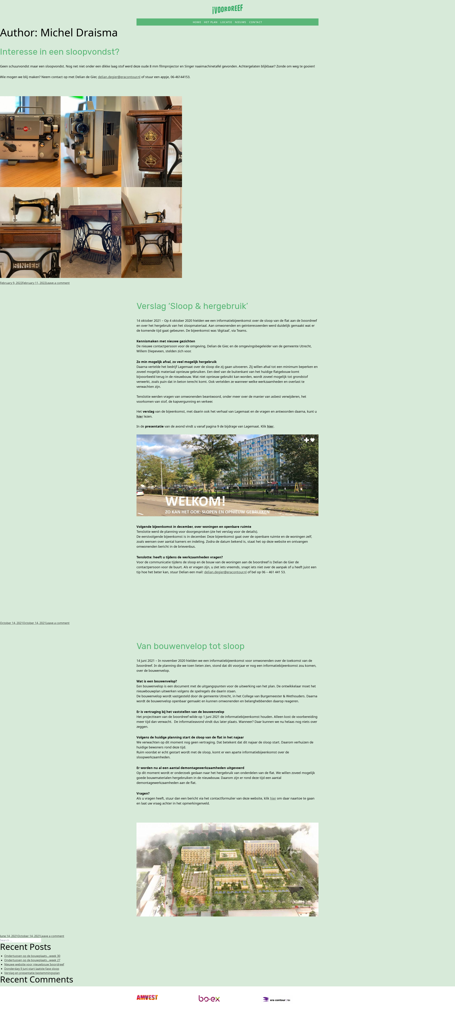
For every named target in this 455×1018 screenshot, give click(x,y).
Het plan (211, 22)
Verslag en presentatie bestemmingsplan (32, 973)
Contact (255, 22)
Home (197, 22)
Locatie (226, 22)
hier (139, 416)
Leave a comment (58, 283)
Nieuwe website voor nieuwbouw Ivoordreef (34, 964)
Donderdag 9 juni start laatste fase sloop (31, 969)
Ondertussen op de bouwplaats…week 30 (32, 956)
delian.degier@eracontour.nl (119, 77)
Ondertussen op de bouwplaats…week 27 (32, 960)
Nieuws (240, 22)
